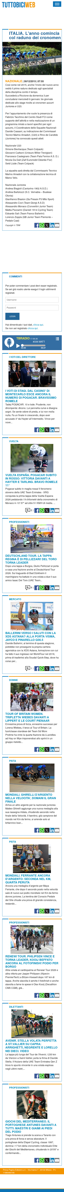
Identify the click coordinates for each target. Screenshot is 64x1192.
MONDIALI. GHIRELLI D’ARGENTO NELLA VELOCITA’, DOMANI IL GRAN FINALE (30, 797)
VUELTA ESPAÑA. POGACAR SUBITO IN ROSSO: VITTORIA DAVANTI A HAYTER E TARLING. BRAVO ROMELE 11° (31, 480)
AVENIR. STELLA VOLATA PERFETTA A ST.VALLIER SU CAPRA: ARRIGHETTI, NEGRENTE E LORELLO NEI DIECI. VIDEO (31, 1045)
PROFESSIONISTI (19, 522)
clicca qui (38, 324)
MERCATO (15, 599)
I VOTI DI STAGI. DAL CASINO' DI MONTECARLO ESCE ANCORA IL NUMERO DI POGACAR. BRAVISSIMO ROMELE (30, 396)
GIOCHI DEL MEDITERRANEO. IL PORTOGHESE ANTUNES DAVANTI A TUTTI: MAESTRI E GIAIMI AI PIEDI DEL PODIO (30, 1126)
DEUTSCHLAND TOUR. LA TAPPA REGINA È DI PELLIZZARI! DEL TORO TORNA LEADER (31, 559)
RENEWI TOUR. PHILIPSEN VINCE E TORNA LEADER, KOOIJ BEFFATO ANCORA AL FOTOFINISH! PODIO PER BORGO (31, 961)
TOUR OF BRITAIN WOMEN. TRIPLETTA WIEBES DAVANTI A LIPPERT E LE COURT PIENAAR (27, 717)
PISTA (12, 761)
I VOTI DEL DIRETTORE (22, 357)
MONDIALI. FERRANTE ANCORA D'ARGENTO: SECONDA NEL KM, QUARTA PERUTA (28, 878)
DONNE (13, 680)
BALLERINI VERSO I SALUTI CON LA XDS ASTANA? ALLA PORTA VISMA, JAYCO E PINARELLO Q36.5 (30, 636)
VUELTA (13, 441)
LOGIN (12, 316)
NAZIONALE (13, 81)
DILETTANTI (16, 1006)
